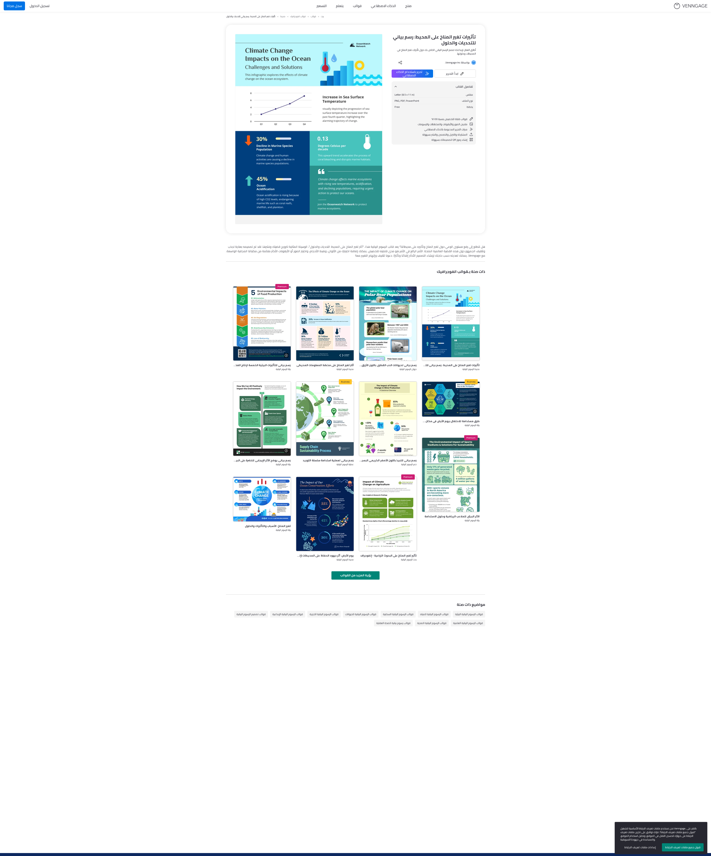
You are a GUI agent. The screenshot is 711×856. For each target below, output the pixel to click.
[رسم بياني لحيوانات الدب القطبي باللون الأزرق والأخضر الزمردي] (388, 324)
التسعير (322, 6)
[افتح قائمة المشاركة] (400, 62)
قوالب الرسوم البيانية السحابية (398, 614)
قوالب (357, 6)
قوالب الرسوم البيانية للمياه (434, 614)
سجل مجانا (14, 6)
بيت (322, 16)
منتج (408, 6)
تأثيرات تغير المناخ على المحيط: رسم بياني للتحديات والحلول (451, 365)
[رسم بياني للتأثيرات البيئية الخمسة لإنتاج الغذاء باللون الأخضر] (262, 324)
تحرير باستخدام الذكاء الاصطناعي (409, 74)
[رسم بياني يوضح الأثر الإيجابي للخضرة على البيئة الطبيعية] (262, 419)
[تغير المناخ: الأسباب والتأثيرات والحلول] (262, 499)
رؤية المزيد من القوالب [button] (355, 575)
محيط (282, 16)
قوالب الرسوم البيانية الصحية (431, 623)
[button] (455, 74)
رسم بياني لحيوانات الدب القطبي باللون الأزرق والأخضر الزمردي (388, 365)
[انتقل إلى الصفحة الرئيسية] (690, 6)
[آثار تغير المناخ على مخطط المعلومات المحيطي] (325, 324)
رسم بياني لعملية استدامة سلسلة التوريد (328, 460)
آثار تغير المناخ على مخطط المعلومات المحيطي (325, 365)
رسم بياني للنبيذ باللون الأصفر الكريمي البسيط (388, 460)
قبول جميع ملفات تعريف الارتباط (682, 847)
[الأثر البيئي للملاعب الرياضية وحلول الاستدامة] (451, 475)
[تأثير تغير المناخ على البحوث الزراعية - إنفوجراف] (388, 514)
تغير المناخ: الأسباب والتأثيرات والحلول (268, 526)
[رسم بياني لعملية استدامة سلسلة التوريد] (325, 419)
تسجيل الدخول (40, 6)
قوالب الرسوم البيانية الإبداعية (287, 614)
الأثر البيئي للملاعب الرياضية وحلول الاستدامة (452, 516)
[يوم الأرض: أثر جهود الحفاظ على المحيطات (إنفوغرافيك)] (325, 514)
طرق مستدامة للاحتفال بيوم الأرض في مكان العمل (451, 421)
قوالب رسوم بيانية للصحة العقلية (393, 623)
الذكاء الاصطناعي (383, 6)
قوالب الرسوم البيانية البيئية (469, 614)
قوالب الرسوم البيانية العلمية (468, 623)
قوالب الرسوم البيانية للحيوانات (360, 614)
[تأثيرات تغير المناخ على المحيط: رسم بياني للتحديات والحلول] (451, 324)
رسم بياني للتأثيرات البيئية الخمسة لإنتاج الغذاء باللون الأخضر (262, 365)
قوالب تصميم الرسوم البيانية (251, 614)
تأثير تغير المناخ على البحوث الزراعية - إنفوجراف (388, 555)
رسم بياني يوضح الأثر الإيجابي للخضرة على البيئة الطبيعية (262, 460)
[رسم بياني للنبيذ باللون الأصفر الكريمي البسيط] (388, 419)
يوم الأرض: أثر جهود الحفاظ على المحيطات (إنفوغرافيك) (325, 555)
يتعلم (340, 6)
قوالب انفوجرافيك (298, 16)
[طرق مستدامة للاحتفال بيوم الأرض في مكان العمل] (451, 399)
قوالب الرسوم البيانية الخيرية (324, 614)
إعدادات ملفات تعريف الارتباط (640, 847)
